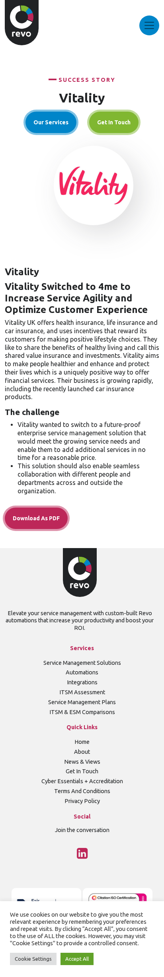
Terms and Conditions (82, 791)
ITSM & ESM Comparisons (82, 712)
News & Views (82, 762)
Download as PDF (36, 518)
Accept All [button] (77, 959)
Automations (82, 672)
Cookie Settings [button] (33, 959)
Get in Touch (82, 771)
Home (82, 742)
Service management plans (82, 702)
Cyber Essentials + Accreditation (82, 781)
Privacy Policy (82, 801)
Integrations (82, 682)
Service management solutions (82, 663)
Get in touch (114, 122)
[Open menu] (149, 25)
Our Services (50, 122)
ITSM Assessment (82, 692)
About (82, 752)
